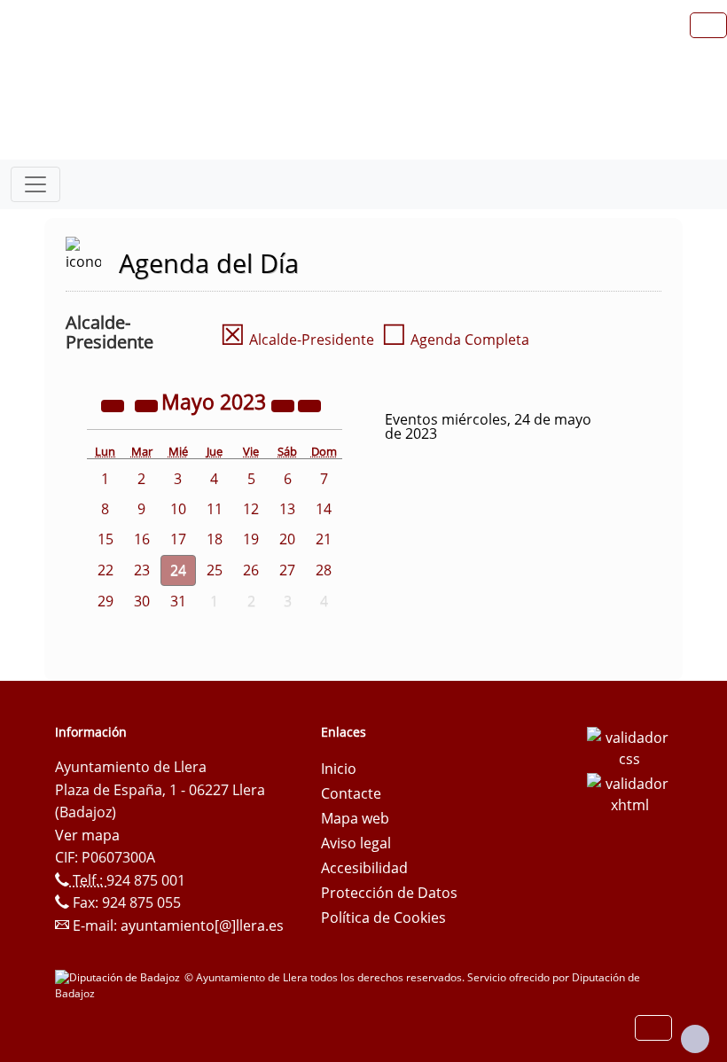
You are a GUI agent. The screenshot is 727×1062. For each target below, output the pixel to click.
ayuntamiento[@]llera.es (202, 925)
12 (251, 509)
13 (287, 509)
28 (324, 570)
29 (105, 601)
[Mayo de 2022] (114, 404)
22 (105, 570)
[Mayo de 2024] (284, 404)
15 (105, 539)
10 (178, 509)
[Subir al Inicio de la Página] (695, 1039)
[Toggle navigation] (35, 184)
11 (215, 509)
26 (251, 570)
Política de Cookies (383, 917)
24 (178, 570)
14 (324, 509)
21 (324, 539)
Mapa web (355, 818)
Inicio (338, 768)
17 (178, 539)
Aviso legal (356, 843)
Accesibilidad (364, 868)
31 (178, 601)
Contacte (351, 793)
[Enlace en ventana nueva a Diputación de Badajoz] (119, 977)
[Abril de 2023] (148, 404)
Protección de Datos (389, 892)
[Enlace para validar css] (629, 746)
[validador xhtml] (629, 792)
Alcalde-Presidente (297, 339)
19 (251, 539)
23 (142, 570)
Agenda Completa (455, 339)
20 (287, 539)
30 (142, 601)
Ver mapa (87, 835)
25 (215, 570)
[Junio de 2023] (309, 404)
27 (287, 570)
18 (215, 539)
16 (142, 539)
